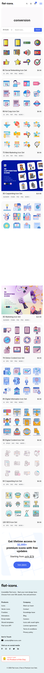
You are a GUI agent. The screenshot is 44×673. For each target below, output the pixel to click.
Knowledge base (29, 612)
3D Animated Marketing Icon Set (15, 276)
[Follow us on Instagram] (6, 649)
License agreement (30, 625)
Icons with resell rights (31, 622)
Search (38, 30)
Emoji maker (5, 619)
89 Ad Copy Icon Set (11, 111)
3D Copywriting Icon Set (12, 194)
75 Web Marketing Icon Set (13, 153)
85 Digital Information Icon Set (15, 399)
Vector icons (5, 609)
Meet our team (28, 606)
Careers (26, 619)
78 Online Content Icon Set (13, 358)
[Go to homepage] (8, 3)
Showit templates (7, 622)
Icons (3, 606)
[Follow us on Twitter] (14, 649)
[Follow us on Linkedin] (18, 649)
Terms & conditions (30, 629)
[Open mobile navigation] (40, 3)
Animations (5, 616)
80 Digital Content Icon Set (13, 440)
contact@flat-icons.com (13, 640)
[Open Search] (27, 3)
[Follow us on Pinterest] (2, 649)
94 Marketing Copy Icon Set (14, 235)
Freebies (4, 612)
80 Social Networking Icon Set (15, 70)
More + (21, 73)
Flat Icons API (6, 625)
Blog (24, 616)
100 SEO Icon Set (10, 522)
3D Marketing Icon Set (11, 317)
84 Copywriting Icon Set (12, 481)
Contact (26, 609)
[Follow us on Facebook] (9, 649)
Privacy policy (28, 632)
